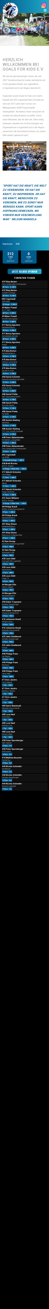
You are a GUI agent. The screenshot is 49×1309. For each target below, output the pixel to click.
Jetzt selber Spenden (24, 271)
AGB (17, 244)
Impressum (8, 244)
